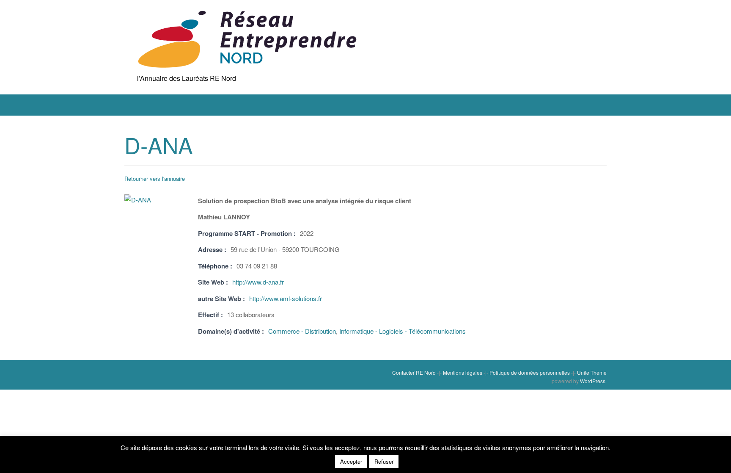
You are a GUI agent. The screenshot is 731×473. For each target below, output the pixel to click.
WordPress (592, 380)
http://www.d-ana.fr (258, 281)
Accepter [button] (351, 461)
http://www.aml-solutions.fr (285, 298)
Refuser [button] (383, 461)
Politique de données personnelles (529, 372)
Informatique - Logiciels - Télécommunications (402, 330)
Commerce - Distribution (302, 330)
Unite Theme (592, 372)
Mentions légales (462, 372)
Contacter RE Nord (414, 372)
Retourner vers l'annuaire (154, 178)
